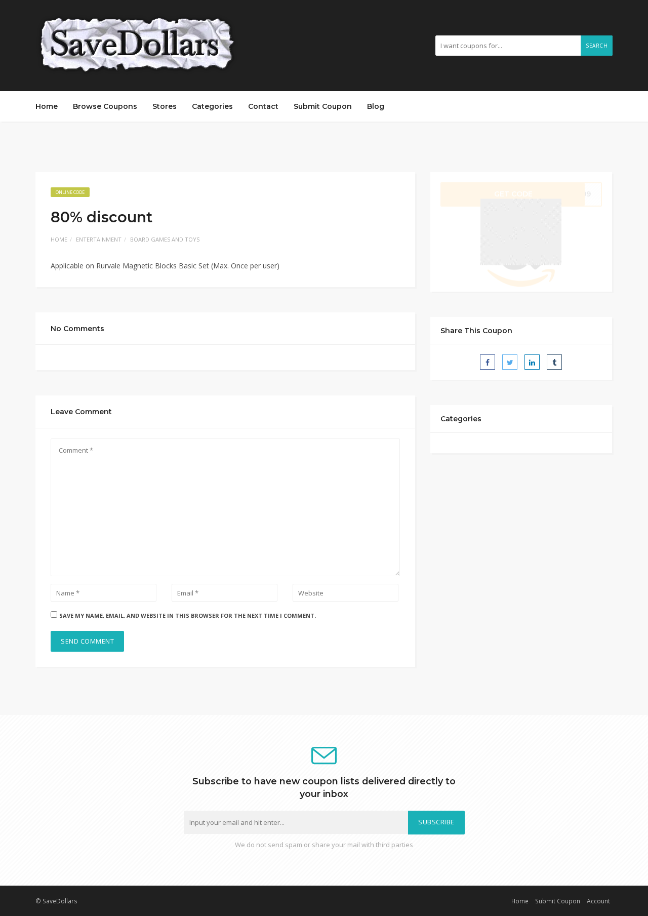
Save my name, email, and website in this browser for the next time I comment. (187, 615)
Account (598, 901)
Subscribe (436, 822)
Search (597, 45)
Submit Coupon (323, 106)
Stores (164, 106)
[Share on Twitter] (509, 362)
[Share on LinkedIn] (532, 362)
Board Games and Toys (164, 239)
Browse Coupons (105, 106)
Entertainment (99, 239)
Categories (212, 106)
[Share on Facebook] (487, 362)
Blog (375, 106)
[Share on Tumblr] (554, 362)
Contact (263, 106)
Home (46, 106)
